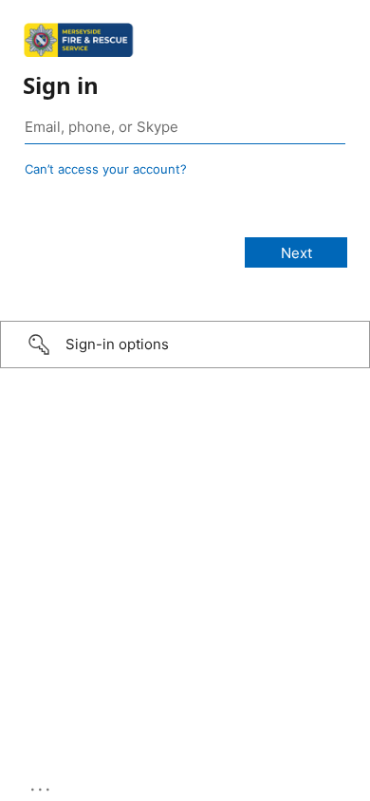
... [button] (41, 784)
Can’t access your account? (106, 169)
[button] (185, 344)
